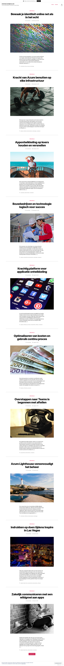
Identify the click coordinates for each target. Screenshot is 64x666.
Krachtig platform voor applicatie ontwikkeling (32, 270)
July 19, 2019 (36, 533)
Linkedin (56, 4)
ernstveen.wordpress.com (8, 3)
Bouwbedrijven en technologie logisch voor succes (32, 205)
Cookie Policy (23, 663)
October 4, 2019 (36, 148)
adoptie (22, 257)
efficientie (25, 324)
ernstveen (28, 20)
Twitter (52, 4)
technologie (32, 66)
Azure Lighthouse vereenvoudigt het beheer (32, 465)
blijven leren (25, 583)
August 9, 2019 (35, 342)
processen (28, 324)
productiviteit (25, 257)
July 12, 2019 (36, 600)
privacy (26, 66)
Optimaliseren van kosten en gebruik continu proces (32, 337)
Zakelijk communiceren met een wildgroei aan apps (32, 596)
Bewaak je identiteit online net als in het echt (32, 15)
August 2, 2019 (35, 405)
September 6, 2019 (36, 210)
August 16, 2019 (36, 275)
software (37, 324)
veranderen (32, 192)
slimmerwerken (27, 192)
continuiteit (22, 66)
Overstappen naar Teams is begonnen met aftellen (32, 401)
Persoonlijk (32, 10)
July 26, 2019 (36, 470)
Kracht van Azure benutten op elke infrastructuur (32, 79)
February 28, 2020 (36, 20)
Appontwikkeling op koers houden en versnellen (32, 144)
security (28, 66)
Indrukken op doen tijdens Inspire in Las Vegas (32, 529)
